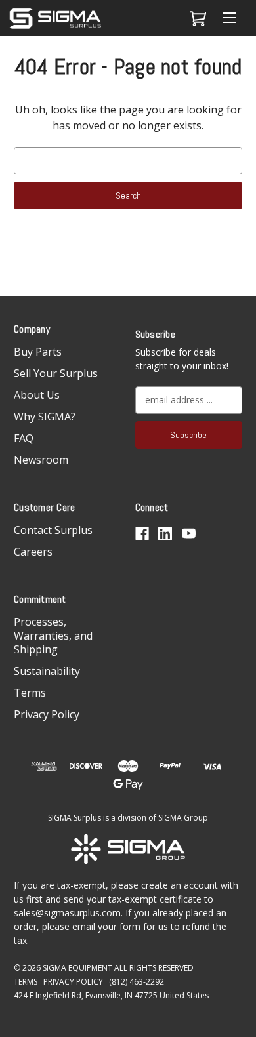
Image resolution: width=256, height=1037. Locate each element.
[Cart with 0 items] (196, 18)
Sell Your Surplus (56, 373)
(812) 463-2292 (136, 981)
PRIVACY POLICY (73, 981)
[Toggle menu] (229, 18)
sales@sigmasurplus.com (67, 912)
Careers (33, 551)
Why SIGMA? (44, 416)
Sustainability (47, 671)
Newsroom (41, 460)
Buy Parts (38, 351)
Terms (30, 692)
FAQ (23, 438)
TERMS (25, 981)
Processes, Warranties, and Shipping (53, 636)
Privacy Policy (46, 714)
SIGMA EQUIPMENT (77, 967)
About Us (37, 395)
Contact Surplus (53, 530)
